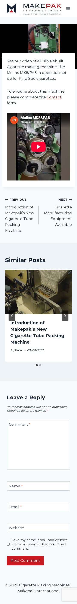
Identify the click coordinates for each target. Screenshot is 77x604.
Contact (54, 97)
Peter (19, 350)
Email (15, 507)
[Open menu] (68, 8)
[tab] (37, 365)
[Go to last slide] (12, 315)
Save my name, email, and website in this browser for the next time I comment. (40, 544)
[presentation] (38, 292)
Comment (20, 424)
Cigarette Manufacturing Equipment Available (58, 212)
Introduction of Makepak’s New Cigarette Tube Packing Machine (19, 215)
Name (16, 486)
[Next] (65, 315)
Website (16, 528)
